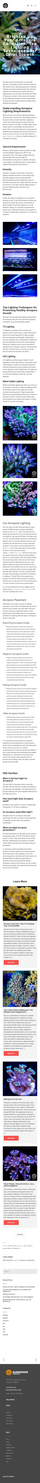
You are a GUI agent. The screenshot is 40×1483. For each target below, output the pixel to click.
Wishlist (8, 1456)
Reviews (8, 1445)
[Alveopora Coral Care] (20, 1079)
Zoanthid (5, 1334)
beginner (5, 1318)
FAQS (7, 1442)
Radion (16, 532)
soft (4, 1329)
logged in (16, 1260)
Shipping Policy (10, 1447)
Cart (7, 1461)
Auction (8, 1412)
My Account (9, 1453)
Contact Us (9, 1450)
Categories (9, 1415)
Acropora (8, 548)
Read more (11, 962)
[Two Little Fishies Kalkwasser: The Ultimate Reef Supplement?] (20, 989)
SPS (19, 1248)
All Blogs (14, 1248)
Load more (20, 1234)
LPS (9, 553)
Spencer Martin (7, 1248)
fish (4, 1323)
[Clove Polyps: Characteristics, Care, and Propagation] (20, 1163)
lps (3, 1326)
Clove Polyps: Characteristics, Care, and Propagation (18, 1297)
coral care (6, 1320)
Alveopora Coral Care (9, 1294)
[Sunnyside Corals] (5, 5)
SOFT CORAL (9, 1423)
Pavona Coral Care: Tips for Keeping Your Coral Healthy (19, 1287)
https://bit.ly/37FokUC (14, 1394)
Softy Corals (18, 553)
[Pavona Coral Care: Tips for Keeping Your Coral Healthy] (20, 903)
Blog (7, 1439)
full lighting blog (10, 136)
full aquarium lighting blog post (22, 589)
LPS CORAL (9, 1421)
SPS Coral (9, 1418)
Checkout (9, 1458)
